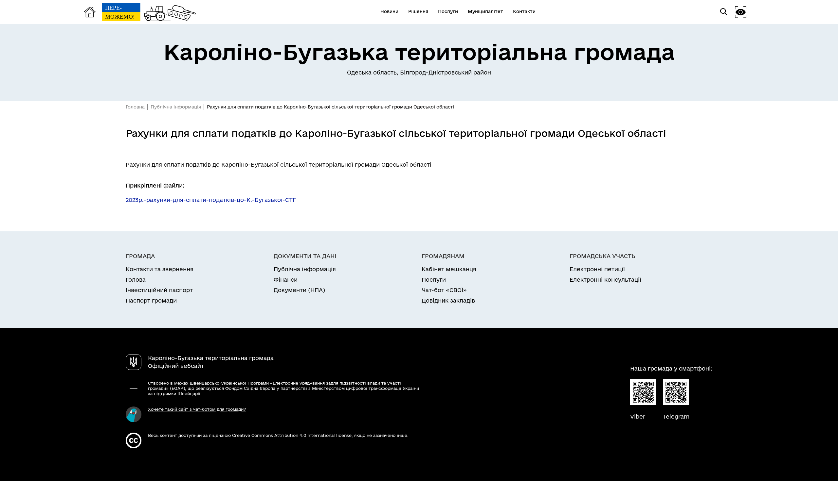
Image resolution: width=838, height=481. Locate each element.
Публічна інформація (176, 106)
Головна (135, 106)
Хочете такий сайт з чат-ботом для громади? (197, 409)
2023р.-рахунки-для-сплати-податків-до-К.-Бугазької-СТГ (211, 200)
